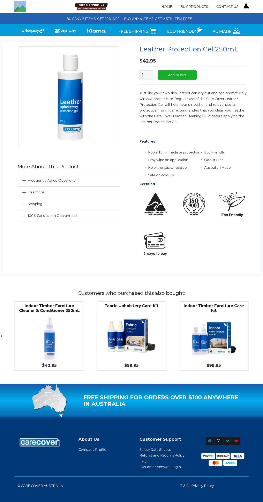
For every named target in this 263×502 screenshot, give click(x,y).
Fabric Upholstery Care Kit (131, 305)
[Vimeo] (227, 441)
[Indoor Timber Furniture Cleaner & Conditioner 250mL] (49, 317)
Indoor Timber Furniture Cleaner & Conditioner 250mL (49, 308)
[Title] (20, 6)
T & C (184, 486)
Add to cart (177, 75)
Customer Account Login (160, 467)
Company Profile (92, 450)
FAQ (143, 461)
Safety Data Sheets (155, 450)
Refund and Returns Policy (162, 455)
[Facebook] (210, 441)
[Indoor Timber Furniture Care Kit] (214, 317)
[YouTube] (236, 441)
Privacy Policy (202, 486)
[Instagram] (219, 441)
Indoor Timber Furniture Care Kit (213, 308)
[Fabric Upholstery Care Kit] (131, 312)
